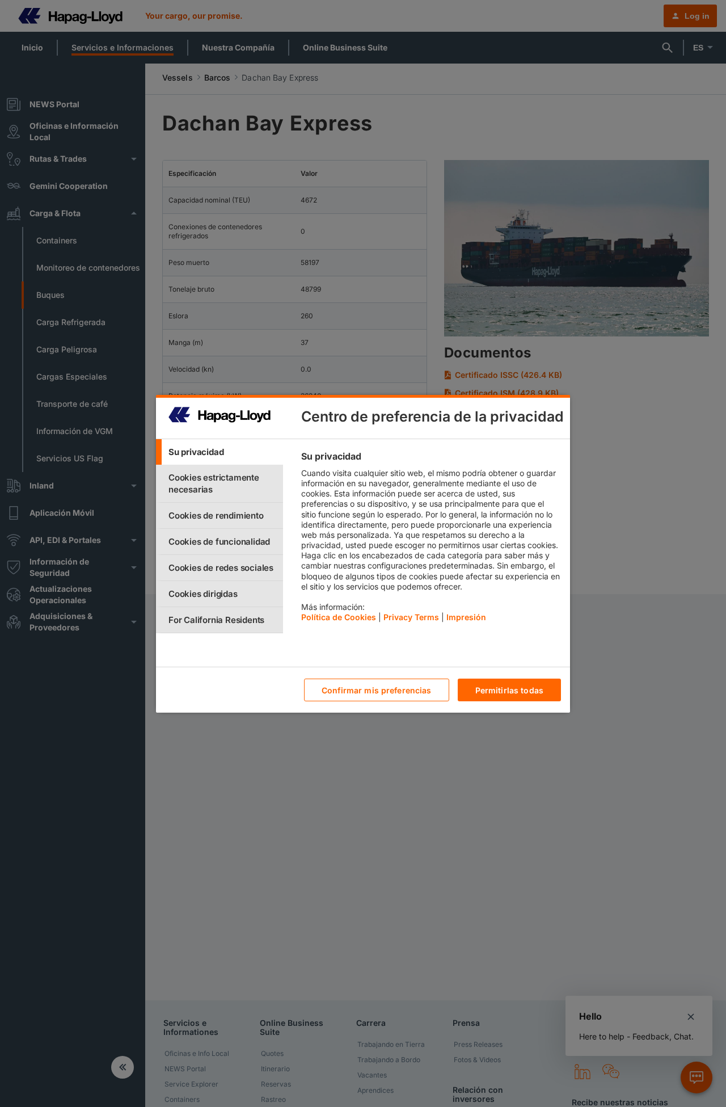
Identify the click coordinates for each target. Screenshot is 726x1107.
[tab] (219, 452)
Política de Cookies (338, 617)
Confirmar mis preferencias (377, 689)
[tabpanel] (431, 540)
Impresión (466, 617)
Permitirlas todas (509, 689)
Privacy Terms (411, 617)
